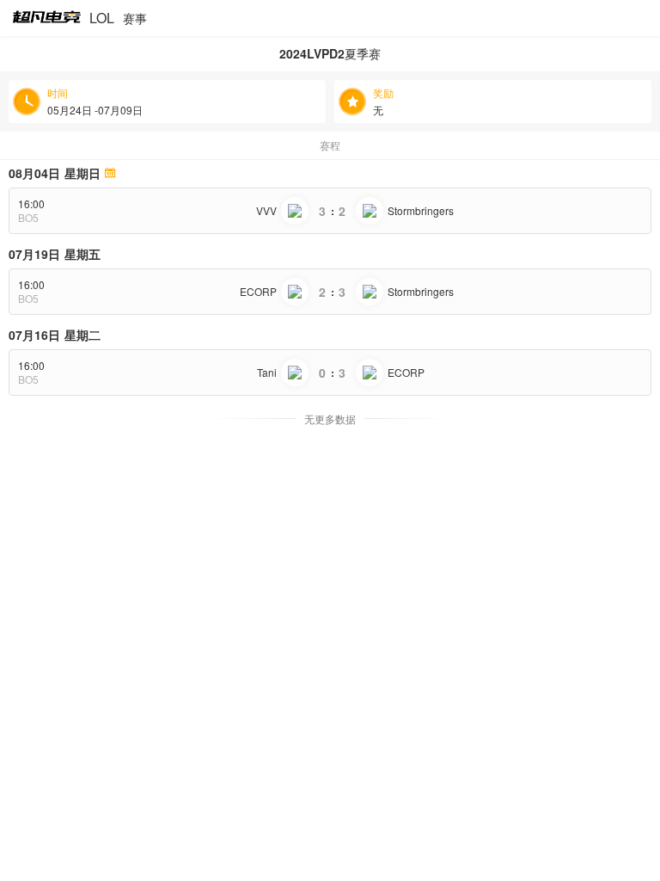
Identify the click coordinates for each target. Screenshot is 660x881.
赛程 (330, 145)
